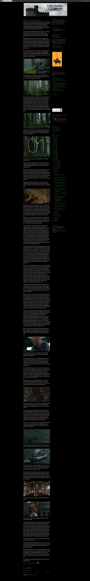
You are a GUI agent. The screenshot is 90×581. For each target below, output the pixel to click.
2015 (55, 149)
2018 (55, 144)
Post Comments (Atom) (33, 574)
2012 (55, 154)
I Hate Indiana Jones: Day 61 (59, 203)
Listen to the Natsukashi (57, 130)
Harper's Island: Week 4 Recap (60, 208)
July (56, 169)
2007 (55, 220)
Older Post (48, 572)
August (56, 167)
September (57, 166)
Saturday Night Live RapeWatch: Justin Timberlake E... (58, 200)
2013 (55, 152)
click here (54, 30)
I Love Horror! (54, 131)
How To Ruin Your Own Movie (58, 79)
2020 (55, 140)
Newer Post (25, 572)
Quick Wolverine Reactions (59, 209)
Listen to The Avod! (56, 128)
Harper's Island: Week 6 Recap (60, 177)
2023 (55, 137)
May (56, 173)
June (56, 171)
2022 (55, 139)
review (35, 563)
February (56, 215)
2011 (55, 156)
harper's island (30, 563)
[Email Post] (38, 562)
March (56, 213)
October (56, 164)
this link (63, 43)
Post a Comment (26, 570)
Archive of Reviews (56, 77)
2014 (55, 151)
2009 (55, 159)
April (56, 211)
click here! (62, 24)
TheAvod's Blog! (55, 127)
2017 (55, 145)
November (57, 162)
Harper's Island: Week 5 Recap (31, 20)
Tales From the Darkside (57, 89)
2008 (55, 219)
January (56, 217)
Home (37, 572)
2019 (55, 142)
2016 (55, 147)
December (57, 161)
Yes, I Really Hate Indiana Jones (58, 90)
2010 (55, 157)
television (40, 563)
